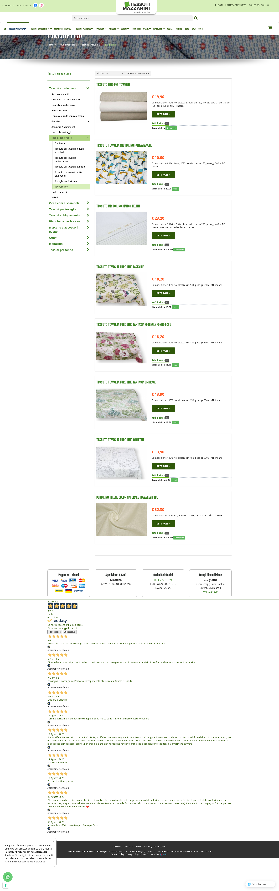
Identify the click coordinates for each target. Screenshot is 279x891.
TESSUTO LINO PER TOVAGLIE (113, 85)
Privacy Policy (132, 854)
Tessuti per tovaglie (140, 29)
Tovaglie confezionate (66, 181)
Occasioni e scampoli (62, 29)
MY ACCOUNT (160, 846)
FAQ (19, 5)
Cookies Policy (117, 854)
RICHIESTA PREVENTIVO (235, 5)
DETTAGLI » (163, 114)
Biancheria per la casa (64, 221)
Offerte (179, 29)
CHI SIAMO (117, 846)
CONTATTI (128, 846)
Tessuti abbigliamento (40, 29)
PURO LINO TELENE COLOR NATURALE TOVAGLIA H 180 (127, 497)
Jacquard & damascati (63, 127)
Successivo (69, 631)
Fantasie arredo (60, 110)
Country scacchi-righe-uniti (66, 99)
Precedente (55, 631)
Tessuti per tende (83, 29)
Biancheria (100, 29)
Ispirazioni (157, 29)
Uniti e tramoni (59, 192)
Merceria (112, 29)
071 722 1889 (163, 580)
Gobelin (56, 121)
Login (219, 5)
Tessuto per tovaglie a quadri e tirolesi (70, 150)
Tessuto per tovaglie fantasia (70, 166)
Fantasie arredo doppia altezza (68, 116)
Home (50, 44)
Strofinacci (60, 143)
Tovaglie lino (61, 186)
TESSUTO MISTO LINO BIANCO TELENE (118, 206)
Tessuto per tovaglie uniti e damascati (69, 174)
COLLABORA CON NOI (259, 5)
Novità (169, 29)
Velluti (55, 197)
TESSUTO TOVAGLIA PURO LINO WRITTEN (120, 440)
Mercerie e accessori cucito (63, 229)
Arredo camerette (61, 94)
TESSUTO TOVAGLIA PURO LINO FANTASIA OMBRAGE (126, 382)
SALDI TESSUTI (197, 29)
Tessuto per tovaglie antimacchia (65, 159)
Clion (165, 854)
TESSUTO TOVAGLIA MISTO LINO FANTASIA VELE (124, 145)
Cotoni (124, 29)
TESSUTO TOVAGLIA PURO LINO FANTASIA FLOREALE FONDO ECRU (133, 325)
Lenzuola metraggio (62, 132)
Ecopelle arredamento (63, 105)
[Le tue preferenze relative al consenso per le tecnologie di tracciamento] (6, 885)
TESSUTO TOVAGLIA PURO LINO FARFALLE (120, 267)
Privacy (27, 5)
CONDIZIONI (141, 846)
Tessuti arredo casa (17, 29)
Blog (187, 29)
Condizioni (8, 5)
